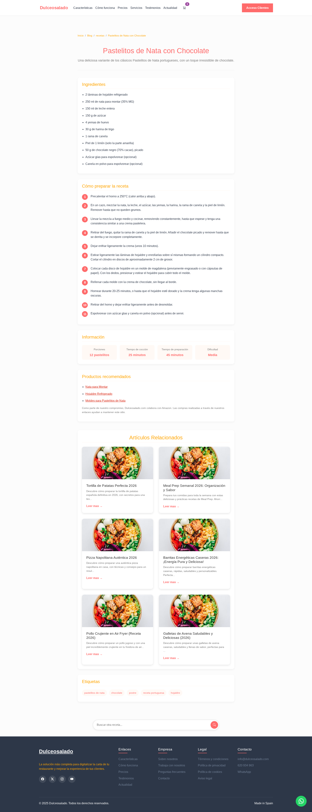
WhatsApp (244, 771)
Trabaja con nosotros (171, 765)
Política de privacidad (212, 765)
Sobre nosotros (168, 759)
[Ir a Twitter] (52, 779)
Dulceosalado (56, 751)
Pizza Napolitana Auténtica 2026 (111, 557)
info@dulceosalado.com (253, 759)
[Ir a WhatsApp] (301, 801)
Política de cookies (210, 771)
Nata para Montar (96, 386)
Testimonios (153, 7)
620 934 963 (246, 765)
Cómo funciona (105, 7)
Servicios (136, 7)
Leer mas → (94, 506)
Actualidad (170, 7)
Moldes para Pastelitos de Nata (105, 400)
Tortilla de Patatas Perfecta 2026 (111, 486)
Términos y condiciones (213, 759)
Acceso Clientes (257, 7)
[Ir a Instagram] (62, 779)
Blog (89, 35)
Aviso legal (205, 778)
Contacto (164, 778)
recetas (100, 35)
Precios (122, 7)
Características (82, 7)
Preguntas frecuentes (171, 771)
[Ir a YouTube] (71, 779)
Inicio (81, 35)
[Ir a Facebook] (42, 779)
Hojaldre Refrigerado (98, 393)
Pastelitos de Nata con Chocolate (127, 35)
